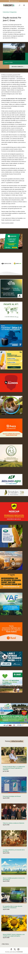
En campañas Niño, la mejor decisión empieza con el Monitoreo (12, 907)
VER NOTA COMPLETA (17, 66)
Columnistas (6, 12)
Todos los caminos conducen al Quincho (13, 823)
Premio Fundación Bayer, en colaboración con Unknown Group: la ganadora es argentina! (14, 768)
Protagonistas (13, 12)
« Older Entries (5, 944)
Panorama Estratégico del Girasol (12, 796)
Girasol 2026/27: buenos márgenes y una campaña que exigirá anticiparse (14, 935)
